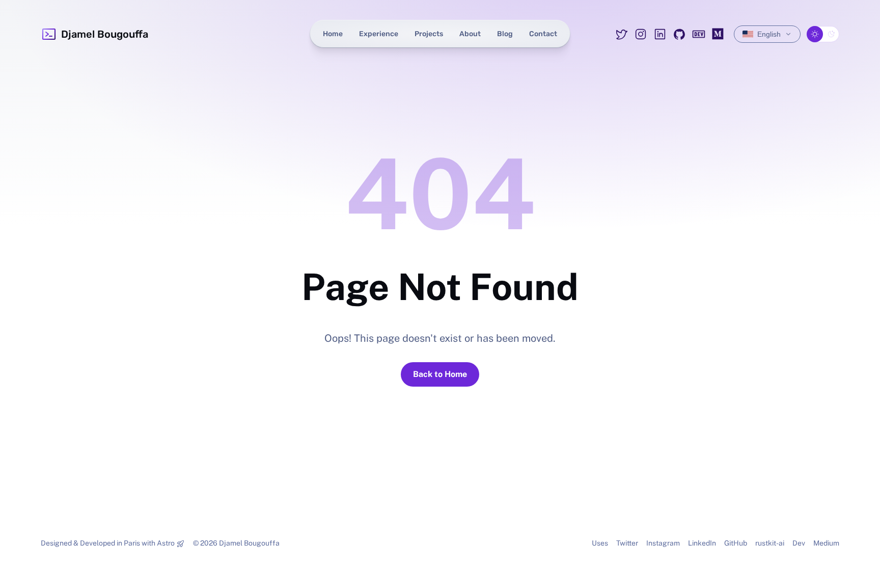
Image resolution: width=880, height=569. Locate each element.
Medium (826, 543)
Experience (378, 34)
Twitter (627, 543)
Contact (543, 34)
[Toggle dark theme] (823, 34)
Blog (505, 34)
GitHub (735, 543)
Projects (429, 34)
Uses (600, 543)
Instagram (663, 543)
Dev (798, 543)
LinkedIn (702, 543)
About (470, 34)
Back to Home (440, 374)
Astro (166, 543)
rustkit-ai (769, 543)
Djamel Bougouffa (104, 34)
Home (333, 34)
